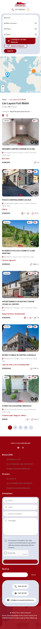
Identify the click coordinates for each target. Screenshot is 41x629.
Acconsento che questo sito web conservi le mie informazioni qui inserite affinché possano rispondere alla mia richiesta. (22, 543)
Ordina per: (5, 111)
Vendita (6, 121)
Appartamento (8, 314)
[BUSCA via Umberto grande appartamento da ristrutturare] (7, 75)
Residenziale (20, 314)
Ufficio (4, 209)
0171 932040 (20, 10)
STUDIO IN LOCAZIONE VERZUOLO (17, 406)
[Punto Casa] (20, 4)
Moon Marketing (31, 618)
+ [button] (3, 86)
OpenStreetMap (36, 92)
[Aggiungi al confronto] (36, 142)
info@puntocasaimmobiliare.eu (18, 469)
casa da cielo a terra (10, 365)
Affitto (6, 377)
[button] (28, 9)
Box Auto (5, 159)
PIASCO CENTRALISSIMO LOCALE (16, 200)
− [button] (3, 89)
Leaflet (28, 92)
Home (4, 100)
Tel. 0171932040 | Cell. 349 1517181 (19, 464)
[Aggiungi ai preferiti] (32, 142)
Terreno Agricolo (9, 260)
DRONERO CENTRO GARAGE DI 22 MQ (18, 149)
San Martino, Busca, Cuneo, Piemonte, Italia (19, 257)
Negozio (17, 415)
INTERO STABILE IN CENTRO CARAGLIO (19, 355)
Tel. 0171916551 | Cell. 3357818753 (19, 483)
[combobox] (20, 23)
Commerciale (7, 415)
